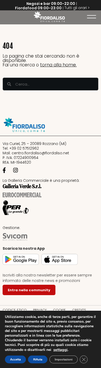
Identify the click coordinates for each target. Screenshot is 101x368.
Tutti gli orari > (77, 7)
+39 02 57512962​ (24, 148)
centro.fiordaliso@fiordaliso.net (40, 153)
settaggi (60, 349)
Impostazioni (64, 359)
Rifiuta (37, 359)
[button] (6, 16)
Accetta (15, 359)
